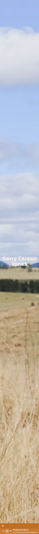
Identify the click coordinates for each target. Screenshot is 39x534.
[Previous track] (3, 531)
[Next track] (11, 531)
